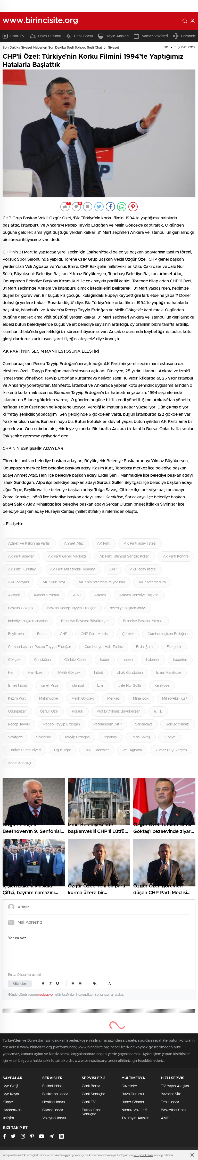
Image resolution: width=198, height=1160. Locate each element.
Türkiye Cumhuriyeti (24, 750)
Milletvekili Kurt (174, 698)
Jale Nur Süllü (129, 685)
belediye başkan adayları (28, 621)
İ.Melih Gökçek (69, 673)
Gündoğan (42, 660)
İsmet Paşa (49, 685)
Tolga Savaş (140, 737)
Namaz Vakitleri (155, 36)
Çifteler (128, 634)
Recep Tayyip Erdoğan (61, 724)
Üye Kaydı (11, 1094)
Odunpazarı (17, 711)
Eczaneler (189, 36)
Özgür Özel (49, 711)
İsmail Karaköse (168, 673)
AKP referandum (152, 582)
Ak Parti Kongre (176, 556)
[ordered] (72, 983)
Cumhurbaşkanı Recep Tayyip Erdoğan (39, 647)
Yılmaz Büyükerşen (171, 750)
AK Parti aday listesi (140, 543)
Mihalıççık (141, 698)
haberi (128, 660)
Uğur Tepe (62, 750)
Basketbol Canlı (173, 1110)
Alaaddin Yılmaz (47, 595)
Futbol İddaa (52, 1086)
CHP (63, 634)
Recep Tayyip (19, 724)
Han (11, 673)
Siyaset (113, 47)
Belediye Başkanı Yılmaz (143, 621)
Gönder (20, 984)
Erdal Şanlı (144, 647)
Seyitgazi (15, 737)
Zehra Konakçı (19, 763)
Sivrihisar (43, 737)
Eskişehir (174, 647)
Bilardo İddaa (52, 1110)
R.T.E (158, 711)
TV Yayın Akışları (135, 1118)
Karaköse (161, 685)
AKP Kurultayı (53, 582)
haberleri (180, 660)
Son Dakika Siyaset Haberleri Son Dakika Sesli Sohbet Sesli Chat (52, 47)
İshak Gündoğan (130, 673)
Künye (8, 1102)
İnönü (98, 673)
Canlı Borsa (83, 36)
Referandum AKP (107, 724)
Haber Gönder (132, 1102)
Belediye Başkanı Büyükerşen (85, 621)
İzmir (101, 685)
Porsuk (77, 711)
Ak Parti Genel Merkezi (67, 556)
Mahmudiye (48, 698)
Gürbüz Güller (75, 660)
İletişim (8, 1118)
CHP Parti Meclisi (95, 634)
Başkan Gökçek (21, 608)
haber (104, 660)
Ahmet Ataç (74, 543)
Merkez (113, 698)
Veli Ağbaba (132, 750)
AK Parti (103, 543)
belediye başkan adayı (128, 608)
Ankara (100, 595)
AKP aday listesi (143, 569)
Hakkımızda (12, 1110)
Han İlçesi (35, 673)
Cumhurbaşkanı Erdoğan (167, 634)
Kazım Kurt (17, 698)
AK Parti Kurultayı (22, 569)
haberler (153, 660)
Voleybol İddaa (54, 1118)
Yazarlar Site (171, 1094)
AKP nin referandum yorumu (101, 582)
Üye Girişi (10, 1086)
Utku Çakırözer (97, 750)
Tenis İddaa (170, 1102)
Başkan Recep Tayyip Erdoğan (71, 608)
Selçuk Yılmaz (178, 724)
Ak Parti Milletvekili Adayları (73, 569)
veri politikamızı (143, 1155)
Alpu (77, 595)
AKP (113, 569)
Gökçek (14, 660)
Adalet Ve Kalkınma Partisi (29, 543)
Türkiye (170, 737)
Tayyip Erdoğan (77, 737)
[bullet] (79, 983)
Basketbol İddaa (55, 1094)
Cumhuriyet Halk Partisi (104, 647)
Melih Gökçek (82, 698)
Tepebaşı (110, 737)
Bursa (41, 634)
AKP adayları (18, 582)
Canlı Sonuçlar (93, 1094)
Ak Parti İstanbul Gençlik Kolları (124, 556)
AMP (165, 1118)
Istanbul (77, 685)
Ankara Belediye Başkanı (139, 595)
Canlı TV (17, 36)
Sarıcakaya (143, 724)
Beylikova (16, 634)
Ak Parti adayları (21, 556)
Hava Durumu (49, 36)
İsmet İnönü (17, 685)
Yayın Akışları (117, 36)
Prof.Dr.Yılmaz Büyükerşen (119, 711)
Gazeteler (129, 1086)
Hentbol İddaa (53, 1102)
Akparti (14, 595)
